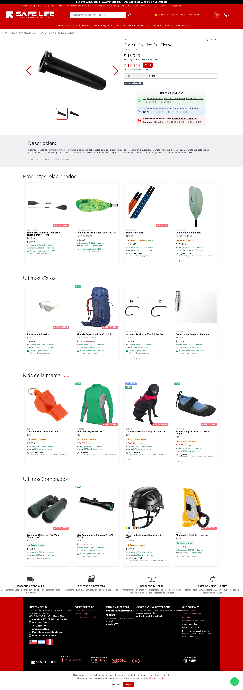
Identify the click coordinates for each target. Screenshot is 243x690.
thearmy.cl (41, 6)
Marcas (182, 15)
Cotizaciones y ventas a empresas (196, 620)
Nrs (125, 39)
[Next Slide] (116, 70)
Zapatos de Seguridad (102, 25)
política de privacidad (156, 678)
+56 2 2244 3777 (158, 6)
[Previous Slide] (28, 70)
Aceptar (128, 684)
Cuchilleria (156, 25)
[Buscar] (129, 15)
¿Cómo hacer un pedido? (84, 610)
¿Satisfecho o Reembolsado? (86, 617)
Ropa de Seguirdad (81, 25)
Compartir (213, 39)
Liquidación (163, 15)
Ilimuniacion (120, 25)
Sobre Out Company (190, 610)
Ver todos (68, 376)
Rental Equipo (182, 25)
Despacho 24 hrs (194, 15)
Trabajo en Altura (62, 25)
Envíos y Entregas (82, 613)
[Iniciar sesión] (217, 15)
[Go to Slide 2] (74, 113)
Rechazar (115, 684)
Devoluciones (187, 617)
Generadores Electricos (138, 25)
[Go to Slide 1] (62, 113)
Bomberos (168, 25)
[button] (72, 71)
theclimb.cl (27, 6)
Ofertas (173, 15)
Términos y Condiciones (191, 613)
